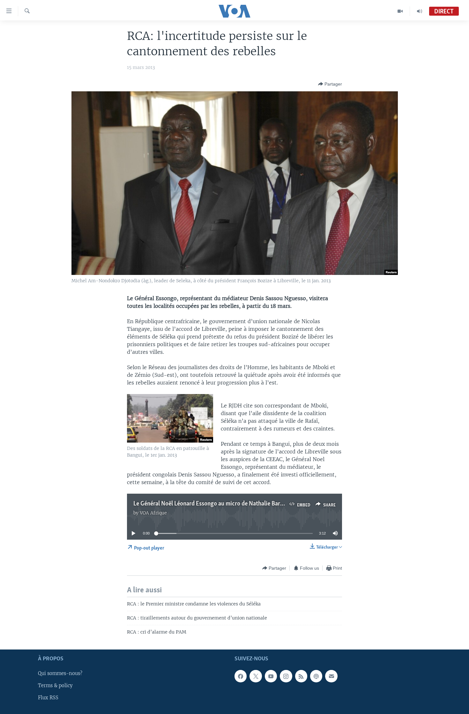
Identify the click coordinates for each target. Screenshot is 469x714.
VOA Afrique (153, 513)
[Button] (330, 84)
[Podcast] (316, 676)
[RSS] (301, 676)
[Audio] (419, 11)
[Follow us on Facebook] (240, 676)
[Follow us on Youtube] (271, 676)
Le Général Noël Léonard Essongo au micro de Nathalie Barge (209, 504)
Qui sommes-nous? (60, 673)
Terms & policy (55, 685)
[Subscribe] (331, 676)
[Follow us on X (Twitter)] (255, 676)
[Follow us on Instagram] (286, 676)
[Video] (400, 11)
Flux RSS (48, 698)
